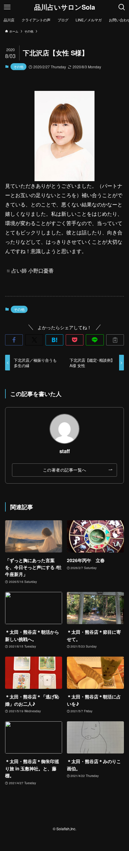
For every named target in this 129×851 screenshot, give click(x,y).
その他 (18, 66)
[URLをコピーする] (115, 339)
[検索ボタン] (122, 7)
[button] (14, 339)
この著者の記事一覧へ (64, 470)
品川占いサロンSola (64, 7)
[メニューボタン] (7, 7)
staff (64, 451)
